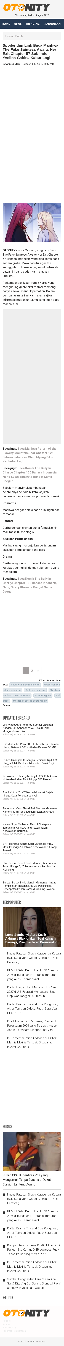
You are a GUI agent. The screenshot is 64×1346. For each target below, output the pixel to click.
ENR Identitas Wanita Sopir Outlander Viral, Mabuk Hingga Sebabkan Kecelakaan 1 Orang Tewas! (30, 847)
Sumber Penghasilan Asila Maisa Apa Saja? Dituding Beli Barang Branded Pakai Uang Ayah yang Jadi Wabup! (33, 1283)
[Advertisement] (32, 100)
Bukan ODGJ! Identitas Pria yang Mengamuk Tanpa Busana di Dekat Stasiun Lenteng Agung (27, 1179)
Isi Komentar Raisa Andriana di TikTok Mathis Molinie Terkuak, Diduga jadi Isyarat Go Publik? (32, 1042)
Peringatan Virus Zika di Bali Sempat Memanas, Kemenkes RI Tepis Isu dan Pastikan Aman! (30, 810)
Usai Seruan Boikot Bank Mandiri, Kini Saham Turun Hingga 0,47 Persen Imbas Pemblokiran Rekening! (29, 866)
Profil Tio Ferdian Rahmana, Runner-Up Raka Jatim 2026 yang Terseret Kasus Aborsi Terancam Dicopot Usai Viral (32, 1025)
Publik (19, 36)
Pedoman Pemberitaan (14, 1331)
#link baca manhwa (35, 690)
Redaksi (7, 1320)
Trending (33, 23)
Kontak (6, 1324)
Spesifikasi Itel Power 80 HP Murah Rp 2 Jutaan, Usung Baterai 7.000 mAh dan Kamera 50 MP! (31, 745)
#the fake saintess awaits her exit (30, 700)
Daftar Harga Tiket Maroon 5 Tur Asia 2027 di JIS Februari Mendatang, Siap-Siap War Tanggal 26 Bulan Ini (31, 992)
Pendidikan (52, 23)
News (18, 23)
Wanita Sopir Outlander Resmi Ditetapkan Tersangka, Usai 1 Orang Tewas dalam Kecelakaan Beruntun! (27, 827)
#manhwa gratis (43, 695)
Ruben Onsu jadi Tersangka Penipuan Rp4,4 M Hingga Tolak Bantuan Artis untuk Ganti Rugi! (30, 761)
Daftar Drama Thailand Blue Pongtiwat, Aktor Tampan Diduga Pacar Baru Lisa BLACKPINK (32, 1008)
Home (6, 23)
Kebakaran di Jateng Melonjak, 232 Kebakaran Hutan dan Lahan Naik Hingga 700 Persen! (30, 778)
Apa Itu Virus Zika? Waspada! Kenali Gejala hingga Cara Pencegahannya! (28, 794)
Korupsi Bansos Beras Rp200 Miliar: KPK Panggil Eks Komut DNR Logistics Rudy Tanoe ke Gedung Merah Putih (33, 1249)
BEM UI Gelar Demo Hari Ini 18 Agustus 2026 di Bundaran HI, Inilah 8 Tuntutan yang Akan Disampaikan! (33, 974)
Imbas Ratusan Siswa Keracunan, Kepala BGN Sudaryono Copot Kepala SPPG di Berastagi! (34, 958)
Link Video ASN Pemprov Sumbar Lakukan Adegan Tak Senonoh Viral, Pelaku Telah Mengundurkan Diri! (28, 728)
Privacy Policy (9, 1327)
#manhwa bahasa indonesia (24, 684)
